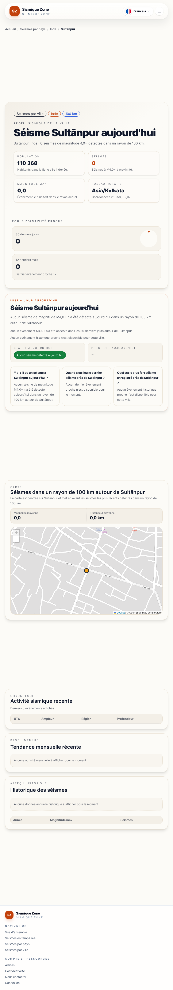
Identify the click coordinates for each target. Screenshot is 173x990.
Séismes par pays (33, 29)
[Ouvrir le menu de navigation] (159, 11)
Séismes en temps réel (20, 938)
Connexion (12, 983)
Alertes (10, 965)
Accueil (10, 29)
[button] (16, 533)
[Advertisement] (86, 65)
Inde (53, 29)
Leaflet (120, 612)
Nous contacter (15, 977)
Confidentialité (15, 971)
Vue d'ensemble (16, 932)
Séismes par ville (30, 114)
